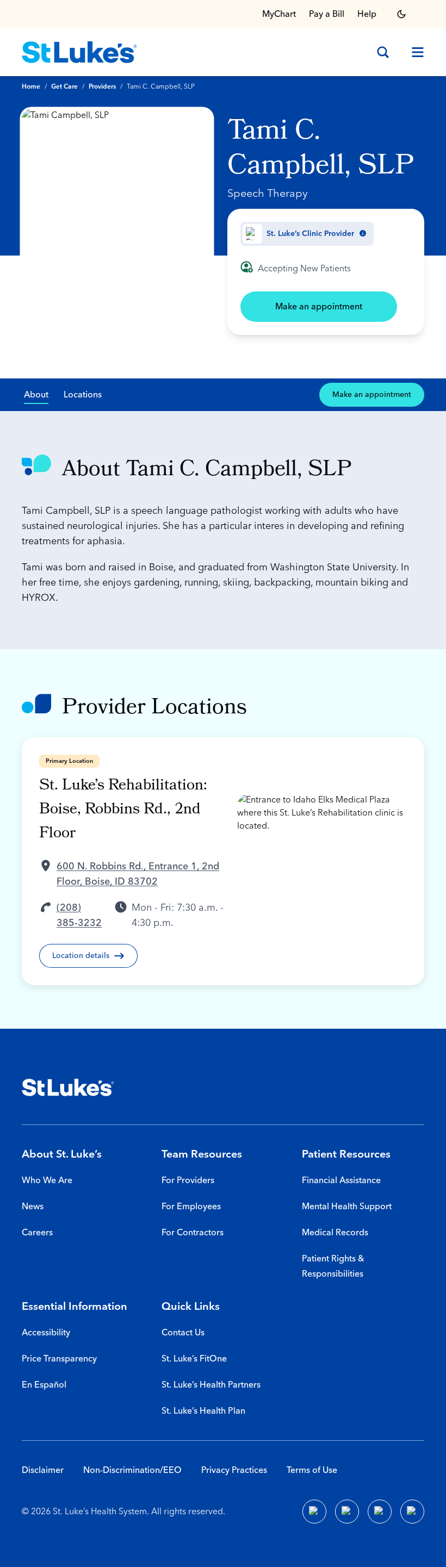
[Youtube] (380, 1512)
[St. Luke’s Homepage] (68, 1087)
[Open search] (383, 52)
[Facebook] (314, 1512)
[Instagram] (412, 1512)
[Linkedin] (347, 1512)
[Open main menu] (413, 52)
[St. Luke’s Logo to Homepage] (79, 52)
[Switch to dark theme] (401, 14)
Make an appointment (318, 306)
